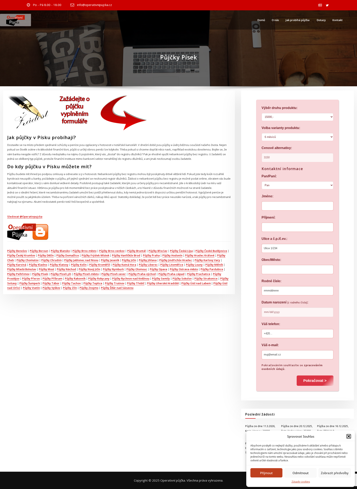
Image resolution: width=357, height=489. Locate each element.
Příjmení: (268, 217)
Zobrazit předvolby (335, 473)
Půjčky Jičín (129, 260)
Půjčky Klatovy (59, 264)
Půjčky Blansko (60, 251)
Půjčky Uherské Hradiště (163, 283)
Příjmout (266, 473)
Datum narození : (285, 302)
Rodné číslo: (271, 281)
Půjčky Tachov (71, 283)
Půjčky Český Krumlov (21, 255)
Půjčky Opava (158, 269)
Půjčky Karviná (16, 264)
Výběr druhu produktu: (280, 108)
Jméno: (267, 196)
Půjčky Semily (161, 278)
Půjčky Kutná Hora (124, 264)
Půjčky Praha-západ (171, 274)
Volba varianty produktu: (281, 128)
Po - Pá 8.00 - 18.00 (47, 5)
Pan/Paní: (269, 176)
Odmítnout (301, 473)
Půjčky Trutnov (114, 283)
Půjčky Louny (194, 264)
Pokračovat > (315, 381)
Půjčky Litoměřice (171, 264)
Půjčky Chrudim (51, 260)
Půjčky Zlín (70, 288)
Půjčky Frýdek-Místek (95, 255)
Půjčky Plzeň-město (86, 274)
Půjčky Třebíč (135, 283)
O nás (275, 20)
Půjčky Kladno (38, 264)
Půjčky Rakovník (75, 278)
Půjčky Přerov (31, 278)
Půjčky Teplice (92, 283)
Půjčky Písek (40, 274)
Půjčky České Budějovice (211, 251)
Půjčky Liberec (148, 264)
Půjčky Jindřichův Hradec (175, 260)
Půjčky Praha (151, 255)
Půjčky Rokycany (98, 278)
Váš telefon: (271, 324)
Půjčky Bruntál (136, 251)
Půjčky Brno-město (84, 251)
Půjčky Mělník (214, 264)
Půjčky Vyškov (51, 288)
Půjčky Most (46, 269)
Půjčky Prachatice (198, 274)
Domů (261, 20)
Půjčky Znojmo (89, 288)
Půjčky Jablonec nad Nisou (81, 260)
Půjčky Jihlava (148, 260)
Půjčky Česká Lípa (181, 251)
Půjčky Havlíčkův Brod (126, 255)
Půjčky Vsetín (31, 288)
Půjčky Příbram (52, 278)
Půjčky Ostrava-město (184, 269)
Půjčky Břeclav (158, 251)
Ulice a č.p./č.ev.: (274, 238)
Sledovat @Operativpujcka (24, 216)
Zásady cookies (301, 481)
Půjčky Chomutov (28, 260)
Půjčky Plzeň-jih (61, 274)
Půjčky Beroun (39, 251)
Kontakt (337, 20)
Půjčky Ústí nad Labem (196, 283)
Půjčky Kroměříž (99, 264)
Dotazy (321, 20)
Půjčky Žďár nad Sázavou (117, 288)
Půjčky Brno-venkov (112, 251)
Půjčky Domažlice (67, 255)
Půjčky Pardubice (212, 269)
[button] (349, 436)
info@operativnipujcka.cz (94, 5)
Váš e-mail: (270, 345)
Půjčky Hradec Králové (199, 255)
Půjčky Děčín (46, 255)
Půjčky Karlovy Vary (207, 260)
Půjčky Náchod (66, 269)
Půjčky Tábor (51, 283)
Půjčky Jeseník (110, 260)
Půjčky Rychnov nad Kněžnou (130, 278)
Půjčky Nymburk (113, 269)
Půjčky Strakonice (206, 278)
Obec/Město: (271, 260)
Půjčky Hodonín (172, 255)
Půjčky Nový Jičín (89, 269)
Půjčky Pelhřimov (18, 274)
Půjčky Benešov (17, 251)
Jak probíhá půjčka (297, 20)
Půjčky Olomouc (136, 269)
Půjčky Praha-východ (142, 274)
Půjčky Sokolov (182, 278)
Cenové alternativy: (277, 148)
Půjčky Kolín (79, 264)
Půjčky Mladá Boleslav (21, 269)
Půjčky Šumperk (29, 283)
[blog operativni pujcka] (28, 231)
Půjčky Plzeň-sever (113, 274)
